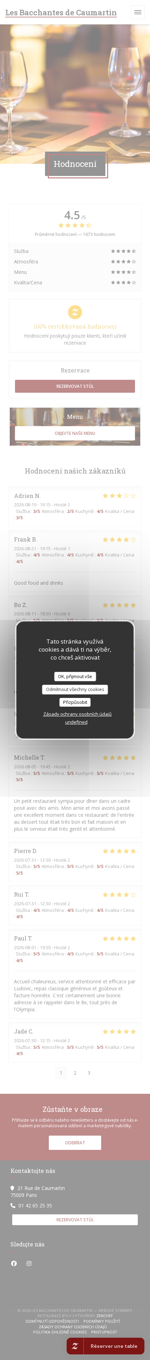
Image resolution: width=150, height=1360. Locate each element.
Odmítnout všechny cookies (75, 689)
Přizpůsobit (75, 702)
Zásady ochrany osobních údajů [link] (77, 714)
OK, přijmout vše (75, 676)
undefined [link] (76, 722)
